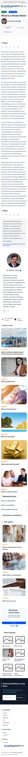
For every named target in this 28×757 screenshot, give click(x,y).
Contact (5, 735)
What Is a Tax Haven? (8, 436)
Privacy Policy (4, 754)
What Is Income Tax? (9, 601)
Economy (4, 349)
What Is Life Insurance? (9, 409)
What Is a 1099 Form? (8, 381)
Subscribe (14, 622)
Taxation (4, 379)
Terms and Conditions (13, 754)
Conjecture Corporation (16, 752)
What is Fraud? (18, 646)
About (4, 732)
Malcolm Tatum (14, 21)
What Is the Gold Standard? (10, 464)
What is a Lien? (6, 646)
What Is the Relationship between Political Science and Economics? (12, 353)
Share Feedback (20, 319)
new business (8, 179)
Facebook (5, 742)
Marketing (5, 718)
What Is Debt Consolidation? (12, 575)
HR (3, 720)
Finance (3, 406)
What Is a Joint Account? (9, 492)
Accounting (6, 722)
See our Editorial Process (8, 319)
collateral (4, 78)
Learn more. (23, 2)
